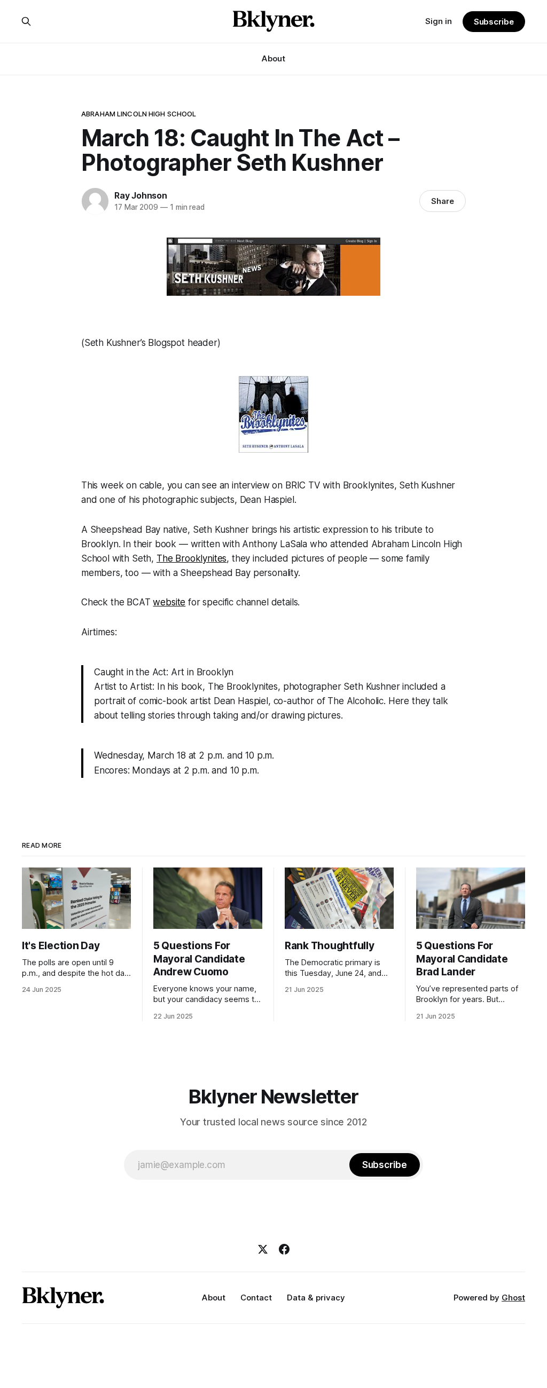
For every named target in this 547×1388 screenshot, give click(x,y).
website (169, 602)
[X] (262, 1249)
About (273, 58)
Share (442, 201)
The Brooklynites (191, 558)
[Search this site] (26, 21)
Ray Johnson (140, 195)
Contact (256, 1297)
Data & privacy (316, 1297)
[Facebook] (284, 1249)
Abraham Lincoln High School (139, 113)
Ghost (513, 1297)
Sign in (438, 21)
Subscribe (494, 22)
